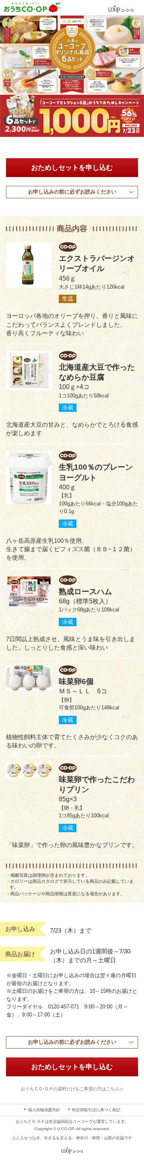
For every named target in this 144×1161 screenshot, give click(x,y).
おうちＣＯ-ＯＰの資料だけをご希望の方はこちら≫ (72, 1088)
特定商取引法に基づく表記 (96, 1110)
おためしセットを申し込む (72, 167)
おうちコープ (33, 7)
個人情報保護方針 (44, 1110)
